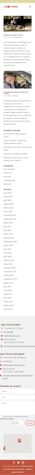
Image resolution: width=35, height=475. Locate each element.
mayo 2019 (8, 294)
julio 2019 (7, 286)
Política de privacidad (17, 469)
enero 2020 (8, 264)
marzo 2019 (8, 301)
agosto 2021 (8, 223)
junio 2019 (8, 290)
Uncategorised (17, 37)
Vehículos (7, 184)
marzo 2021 (8, 234)
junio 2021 (8, 230)
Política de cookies (27, 466)
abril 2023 (7, 200)
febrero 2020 (9, 260)
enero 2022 (8, 211)
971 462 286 (11, 1)
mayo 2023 (8, 196)
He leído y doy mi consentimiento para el (14, 418)
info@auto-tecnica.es (12, 336)
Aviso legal (7, 469)
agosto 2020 (8, 245)
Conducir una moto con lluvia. (13, 35)
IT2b (30, 469)
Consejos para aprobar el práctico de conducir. (16, 92)
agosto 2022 (8, 204)
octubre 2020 (9, 238)
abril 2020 (7, 256)
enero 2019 (8, 309)
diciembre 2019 (10, 268)
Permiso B (8, 173)
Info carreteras (9, 169)
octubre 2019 (9, 275)
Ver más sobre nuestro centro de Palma (19, 346)
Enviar (30, 423)
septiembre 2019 (10, 279)
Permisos (15, 96)
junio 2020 (8, 253)
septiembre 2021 (10, 219)
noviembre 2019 (10, 271)
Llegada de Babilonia (17, 472)
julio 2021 (7, 226)
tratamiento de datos (7, 419)
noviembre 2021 (10, 215)
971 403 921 (7, 361)
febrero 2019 (9, 305)
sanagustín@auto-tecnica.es (14, 365)
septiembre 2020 (10, 241)
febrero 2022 (9, 208)
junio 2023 (8, 193)
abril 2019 (7, 298)
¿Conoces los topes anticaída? (15, 154)
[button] (20, 440)
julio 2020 (7, 249)
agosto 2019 (8, 283)
